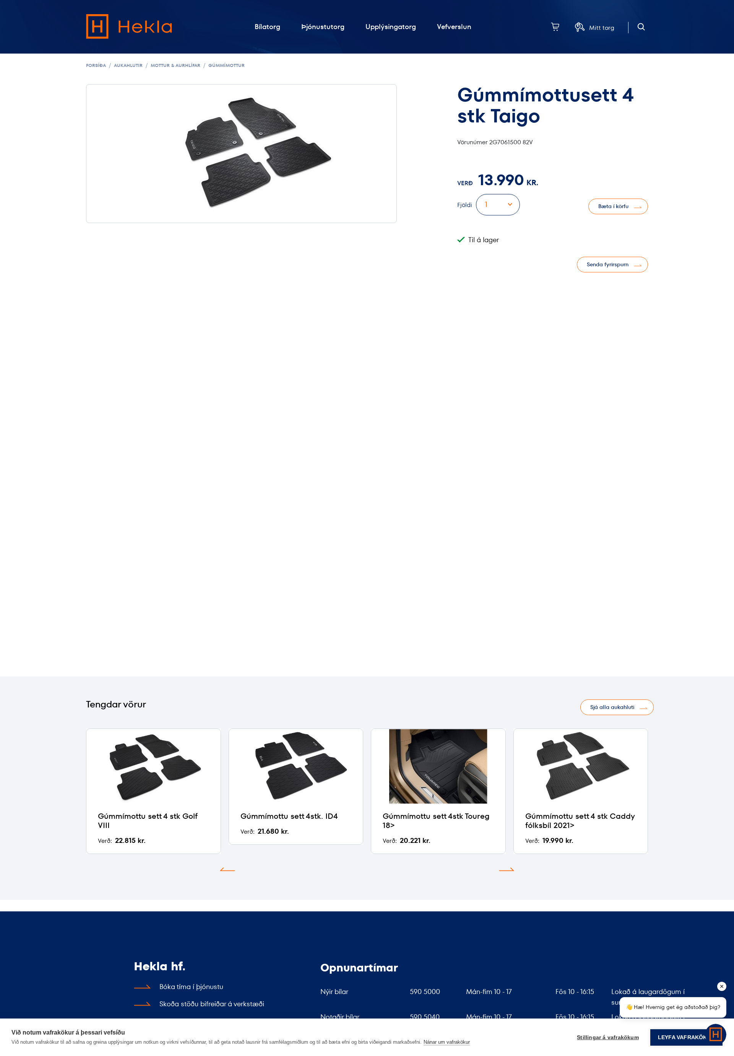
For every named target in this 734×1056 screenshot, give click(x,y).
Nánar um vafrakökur (447, 1042)
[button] (227, 869)
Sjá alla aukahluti (612, 707)
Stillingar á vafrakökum (608, 1037)
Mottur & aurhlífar (175, 65)
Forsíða (96, 65)
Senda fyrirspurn (607, 264)
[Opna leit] (641, 27)
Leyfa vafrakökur (686, 1037)
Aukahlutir (128, 65)
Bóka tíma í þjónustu (191, 986)
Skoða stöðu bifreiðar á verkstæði (211, 1004)
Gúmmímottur (226, 65)
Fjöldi (464, 204)
